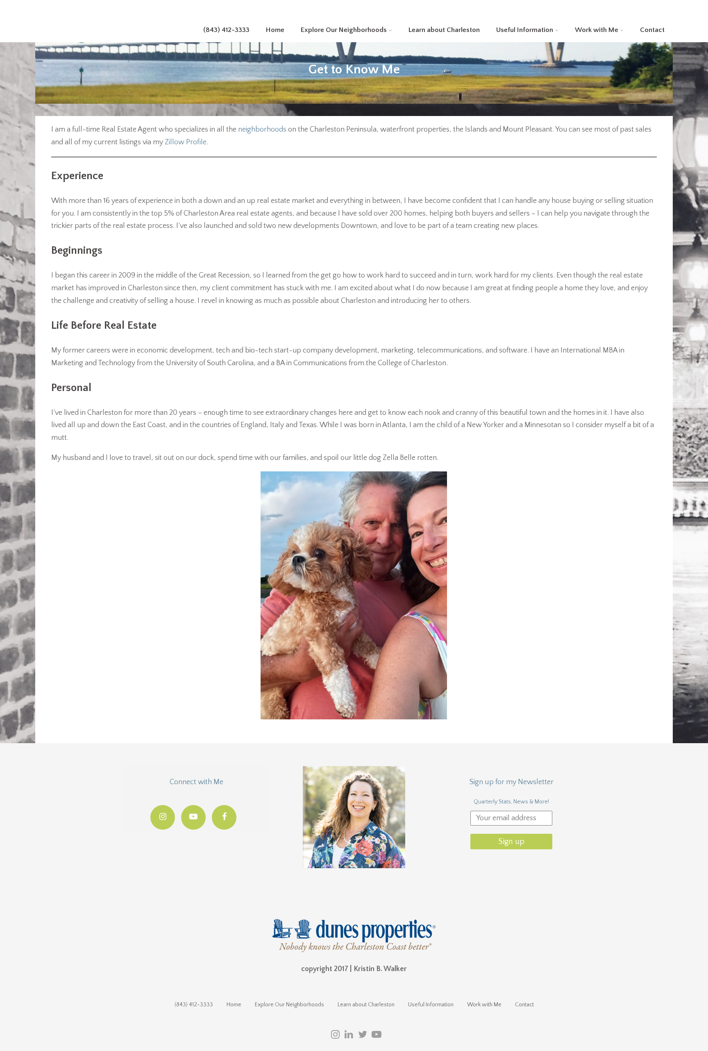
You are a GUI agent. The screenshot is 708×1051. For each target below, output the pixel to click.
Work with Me (596, 30)
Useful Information (524, 30)
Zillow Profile (185, 142)
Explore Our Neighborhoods (344, 30)
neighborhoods (262, 129)
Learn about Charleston (444, 30)
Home (275, 30)
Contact (652, 30)
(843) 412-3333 (226, 30)
